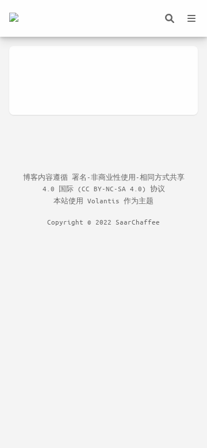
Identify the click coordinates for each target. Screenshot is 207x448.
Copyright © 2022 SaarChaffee (103, 221)
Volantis (103, 200)
